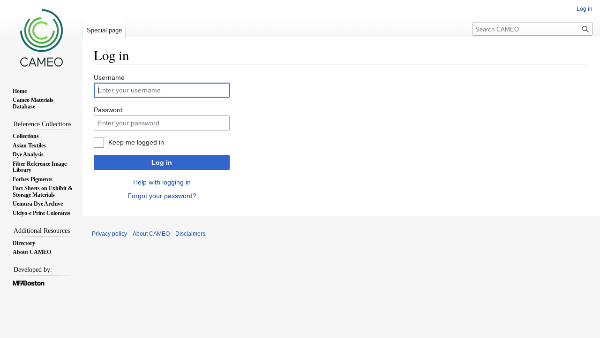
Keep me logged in (136, 142)
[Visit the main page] (41, 37)
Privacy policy (109, 233)
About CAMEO (151, 233)
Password (108, 110)
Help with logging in (162, 182)
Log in (161, 162)
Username (109, 77)
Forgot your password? (162, 196)
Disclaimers (190, 233)
